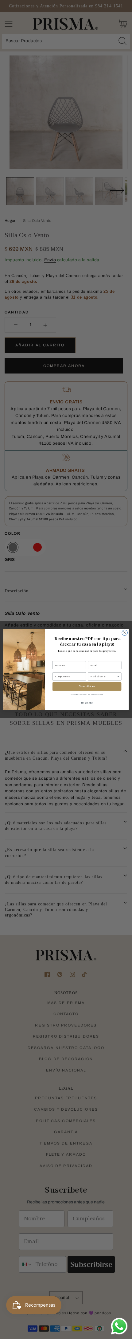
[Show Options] (118, 676)
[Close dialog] (124, 632)
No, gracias (87, 703)
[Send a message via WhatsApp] (119, 1326)
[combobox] (104, 676)
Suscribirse (87, 687)
